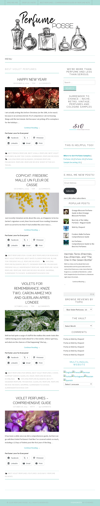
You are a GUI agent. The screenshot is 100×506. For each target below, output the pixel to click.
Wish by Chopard (78, 227)
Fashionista (76, 503)
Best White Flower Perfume (37, 258)
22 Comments (45, 83)
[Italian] (68, 376)
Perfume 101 (68, 159)
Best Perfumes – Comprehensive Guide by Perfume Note (65, 3)
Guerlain (24, 376)
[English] (68, 372)
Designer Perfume (42, 159)
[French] (76, 372)
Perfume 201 (80, 159)
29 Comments (43, 306)
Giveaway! (42, 473)
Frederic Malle (16, 261)
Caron (28, 156)
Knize (32, 376)
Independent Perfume (29, 267)
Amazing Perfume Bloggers (20, 159)
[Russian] (88, 376)
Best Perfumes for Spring (19, 373)
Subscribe (70, 191)
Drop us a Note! (29, 3)
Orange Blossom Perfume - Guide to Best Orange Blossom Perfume (82, 213)
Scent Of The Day (47, 162)
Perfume (20, 162)
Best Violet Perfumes (14, 258)
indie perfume (46, 267)
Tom (33, 83)
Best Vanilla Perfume (38, 153)
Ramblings (10, 379)
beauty (26, 264)
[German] (85, 372)
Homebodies (37, 156)
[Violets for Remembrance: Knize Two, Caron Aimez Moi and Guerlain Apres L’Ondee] (32, 320)
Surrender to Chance (15, 273)
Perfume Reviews (51, 156)
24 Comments (44, 189)
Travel (8, 165)
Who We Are (12, 3)
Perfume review (31, 162)
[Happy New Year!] (32, 97)
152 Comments (45, 407)
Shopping (50, 270)
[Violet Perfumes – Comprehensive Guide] (32, 421)
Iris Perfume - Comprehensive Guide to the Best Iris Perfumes (83, 244)
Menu (8, 59)
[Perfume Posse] (50, 31)
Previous (91, 294)
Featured (32, 473)
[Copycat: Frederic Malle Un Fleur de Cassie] (32, 203)
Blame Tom (19, 156)
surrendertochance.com (37, 273)
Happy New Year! (32, 79)
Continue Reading (32, 127)
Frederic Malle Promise (77, 253)
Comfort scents (12, 376)
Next (93, 294)
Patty (32, 407)
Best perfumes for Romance (45, 255)
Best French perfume (17, 153)
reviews (41, 270)
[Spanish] (68, 380)
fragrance (10, 162)
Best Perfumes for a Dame (20, 255)
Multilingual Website (79, 363)
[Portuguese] (78, 376)
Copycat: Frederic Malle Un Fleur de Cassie (32, 180)
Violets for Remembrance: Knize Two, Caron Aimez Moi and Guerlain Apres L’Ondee (31, 293)
